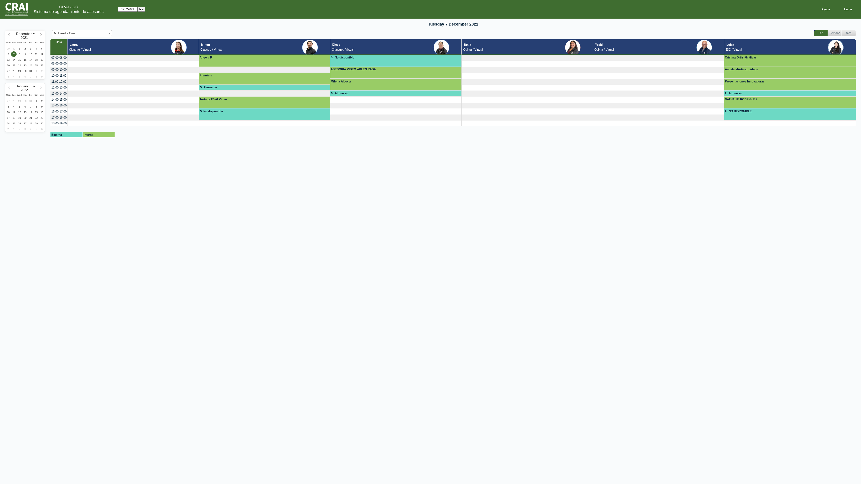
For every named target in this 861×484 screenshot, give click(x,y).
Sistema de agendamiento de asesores (69, 11)
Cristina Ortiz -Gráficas (741, 57)
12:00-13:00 (59, 87)
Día (821, 33)
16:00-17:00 (59, 111)
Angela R (206, 57)
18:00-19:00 (59, 123)
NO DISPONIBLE (740, 111)
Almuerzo (210, 87)
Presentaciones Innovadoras (744, 81)
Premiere (206, 75)
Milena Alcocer (341, 81)
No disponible (344, 57)
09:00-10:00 (59, 69)
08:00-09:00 (59, 63)
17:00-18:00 (59, 117)
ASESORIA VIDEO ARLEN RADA (353, 69)
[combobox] (82, 33)
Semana (834, 33)
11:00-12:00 (58, 81)
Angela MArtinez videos (741, 69)
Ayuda (826, 9)
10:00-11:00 (58, 75)
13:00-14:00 (59, 93)
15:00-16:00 (59, 105)
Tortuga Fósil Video (213, 99)
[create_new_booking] (133, 58)
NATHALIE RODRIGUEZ (741, 99)
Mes (849, 33)
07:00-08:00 (59, 57)
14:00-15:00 (59, 99)
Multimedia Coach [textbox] (65, 33)
